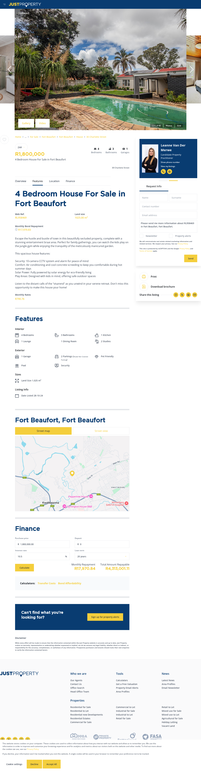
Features (38, 181)
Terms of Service (145, 251)
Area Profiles (123, 691)
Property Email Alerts (127, 687)
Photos (169, 125)
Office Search (77, 687)
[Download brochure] (143, 286)
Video (42, 123)
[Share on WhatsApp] (188, 294)
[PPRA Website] (78, 737)
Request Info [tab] (154, 186)
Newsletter (151, 235)
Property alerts (183, 235)
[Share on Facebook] (175, 294)
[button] (9, 69)
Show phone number (171, 160)
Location (54, 181)
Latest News (168, 680)
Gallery (26, 123)
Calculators (122, 680)
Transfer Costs (47, 583)
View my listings (169, 164)
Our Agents (76, 680)
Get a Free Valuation (126, 684)
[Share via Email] (194, 294)
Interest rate (21, 550)
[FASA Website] (152, 737)
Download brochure (163, 286)
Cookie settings (14, 764)
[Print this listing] (143, 276)
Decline (34, 764)
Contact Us (76, 684)
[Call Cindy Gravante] (164, 169)
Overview (20, 181)
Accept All (51, 764)
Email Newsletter (171, 687)
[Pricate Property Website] (102, 737)
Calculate (24, 567)
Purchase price (21, 538)
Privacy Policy (183, 244)
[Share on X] (182, 294)
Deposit (78, 538)
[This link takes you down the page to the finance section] (16, 229)
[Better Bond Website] (127, 737)
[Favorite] (4, 139)
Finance (70, 181)
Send (190, 258)
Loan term (79, 550)
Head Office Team (79, 691)
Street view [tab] (101, 431)
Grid (179, 125)
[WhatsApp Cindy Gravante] (170, 169)
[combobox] (106, 556)
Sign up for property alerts (105, 616)
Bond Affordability (69, 583)
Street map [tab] (43, 431)
